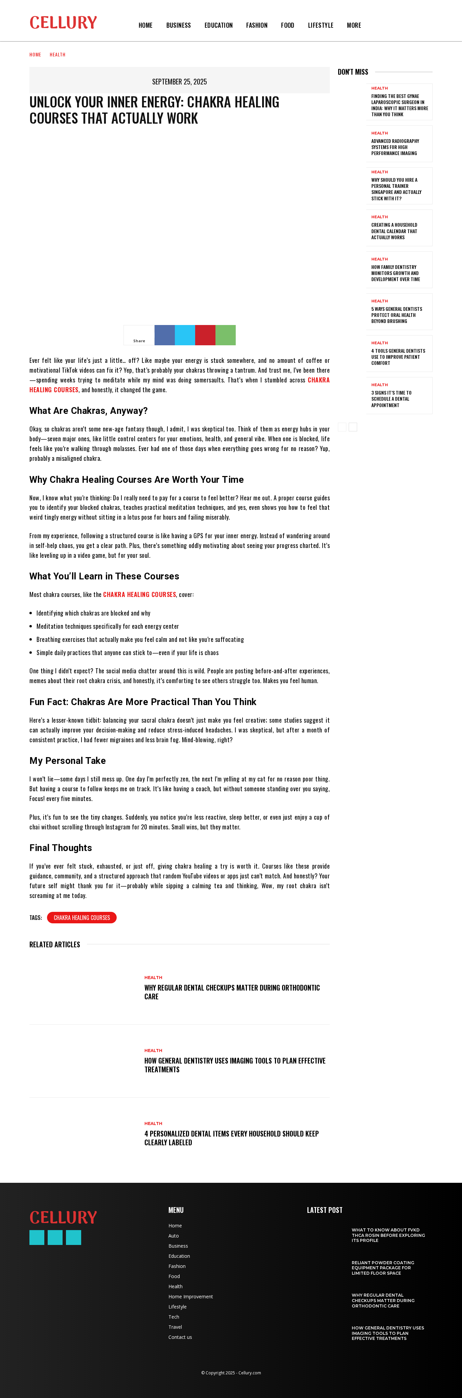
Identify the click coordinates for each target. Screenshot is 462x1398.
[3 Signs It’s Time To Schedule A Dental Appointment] (352, 395)
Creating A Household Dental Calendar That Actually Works (394, 230)
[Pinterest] (205, 335)
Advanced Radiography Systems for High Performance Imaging (395, 146)
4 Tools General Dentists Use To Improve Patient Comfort (398, 356)
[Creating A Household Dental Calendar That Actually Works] (352, 227)
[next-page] (353, 427)
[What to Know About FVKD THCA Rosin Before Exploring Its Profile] (326, 1232)
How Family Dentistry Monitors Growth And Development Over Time (395, 272)
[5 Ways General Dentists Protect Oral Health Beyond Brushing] (352, 311)
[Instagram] (55, 1237)
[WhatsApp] (225, 335)
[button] (376, 25)
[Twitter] (185, 335)
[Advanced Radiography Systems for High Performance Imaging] (352, 143)
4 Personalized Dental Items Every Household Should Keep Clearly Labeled (231, 1137)
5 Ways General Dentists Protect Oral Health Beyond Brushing (396, 314)
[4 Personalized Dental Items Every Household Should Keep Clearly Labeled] (83, 1134)
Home (35, 54)
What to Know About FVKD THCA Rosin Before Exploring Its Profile (388, 1235)
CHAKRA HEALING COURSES (82, 918)
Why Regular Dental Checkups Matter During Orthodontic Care (232, 991)
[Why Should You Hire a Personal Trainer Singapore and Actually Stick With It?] (352, 185)
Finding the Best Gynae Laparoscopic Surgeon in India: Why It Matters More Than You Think (399, 105)
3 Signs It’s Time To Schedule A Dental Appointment (391, 398)
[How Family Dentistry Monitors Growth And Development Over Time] (352, 269)
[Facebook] (165, 335)
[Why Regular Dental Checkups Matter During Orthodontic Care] (83, 988)
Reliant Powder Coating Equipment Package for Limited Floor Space (383, 1268)
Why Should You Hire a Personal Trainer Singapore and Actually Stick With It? (396, 189)
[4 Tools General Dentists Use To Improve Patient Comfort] (352, 353)
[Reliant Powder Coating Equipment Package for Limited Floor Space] (326, 1264)
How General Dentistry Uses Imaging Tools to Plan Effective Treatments (235, 1064)
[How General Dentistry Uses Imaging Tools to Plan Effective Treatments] (83, 1061)
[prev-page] (342, 427)
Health (58, 54)
